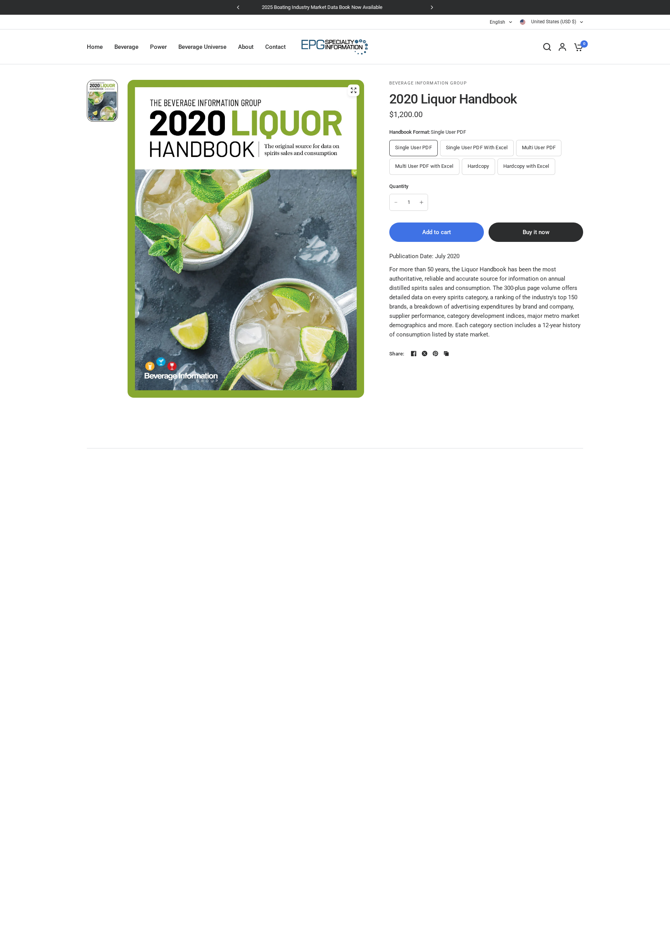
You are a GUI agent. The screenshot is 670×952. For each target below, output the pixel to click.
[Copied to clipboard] (446, 353)
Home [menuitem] (95, 46)
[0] (576, 46)
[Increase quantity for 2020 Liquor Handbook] (421, 202)
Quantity (398, 186)
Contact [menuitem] (275, 46)
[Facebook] (413, 353)
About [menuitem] (246, 46)
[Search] (547, 46)
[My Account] (562, 46)
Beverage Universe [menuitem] (202, 46)
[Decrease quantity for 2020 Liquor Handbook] (396, 202)
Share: (396, 353)
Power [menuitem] (158, 46)
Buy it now (536, 232)
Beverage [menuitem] (126, 46)
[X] (424, 353)
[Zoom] (353, 90)
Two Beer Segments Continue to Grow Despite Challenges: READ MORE (335, 7)
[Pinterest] (435, 353)
